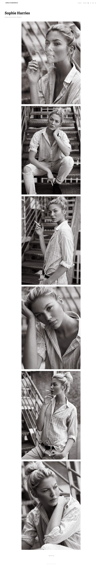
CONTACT (80, 3)
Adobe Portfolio (53, 563)
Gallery (85, 3)
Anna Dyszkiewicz (11, 3)
